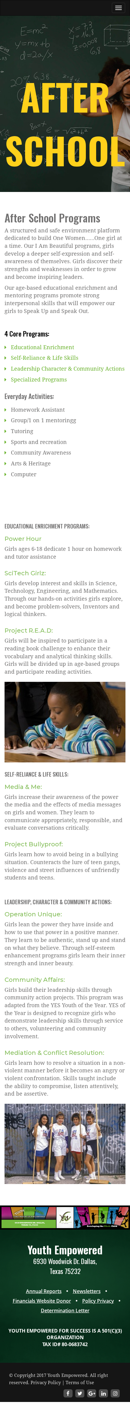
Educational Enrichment (42, 347)
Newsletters (87, 1291)
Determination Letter (65, 1310)
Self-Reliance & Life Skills (44, 358)
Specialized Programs (39, 379)
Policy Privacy (98, 1301)
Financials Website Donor (42, 1301)
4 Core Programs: (27, 333)
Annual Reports (44, 1291)
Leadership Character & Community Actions (68, 369)
